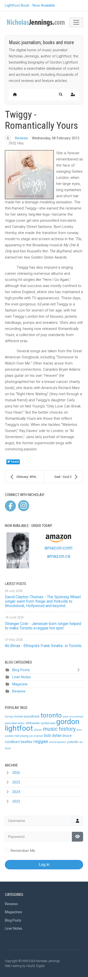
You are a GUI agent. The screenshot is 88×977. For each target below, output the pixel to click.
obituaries (32, 723)
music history (59, 729)
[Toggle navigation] (76, 22)
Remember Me (23, 850)
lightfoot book (48, 723)
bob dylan (53, 735)
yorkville (72, 742)
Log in (44, 864)
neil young (21, 736)
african (38, 730)
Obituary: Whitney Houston (30, 477)
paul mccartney (73, 716)
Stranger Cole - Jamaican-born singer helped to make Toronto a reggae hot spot (43, 625)
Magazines (13, 912)
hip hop (9, 716)
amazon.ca (58, 556)
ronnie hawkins (57, 742)
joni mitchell (36, 736)
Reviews (21, 138)
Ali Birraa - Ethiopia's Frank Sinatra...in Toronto (43, 645)
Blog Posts (21, 670)
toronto (51, 715)
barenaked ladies (14, 723)
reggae (40, 741)
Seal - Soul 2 (63, 477)
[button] (61, 94)
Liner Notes (21, 677)
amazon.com (58, 548)
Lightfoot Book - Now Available (30, 5)
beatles (27, 742)
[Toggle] (79, 670)
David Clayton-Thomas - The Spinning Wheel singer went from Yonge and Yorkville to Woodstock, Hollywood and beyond (43, 601)
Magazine (20, 684)
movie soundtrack (27, 716)
